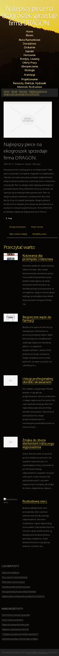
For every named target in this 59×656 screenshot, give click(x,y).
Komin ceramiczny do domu (12, 620)
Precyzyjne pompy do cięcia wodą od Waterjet (19, 591)
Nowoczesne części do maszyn (13, 582)
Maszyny (23, 91)
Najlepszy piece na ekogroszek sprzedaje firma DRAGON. (29, 15)
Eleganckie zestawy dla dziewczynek (15, 624)
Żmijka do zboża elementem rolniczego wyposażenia (38, 443)
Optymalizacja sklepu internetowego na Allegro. (20, 639)
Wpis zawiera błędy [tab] (18, 234)
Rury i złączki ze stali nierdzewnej (14, 577)
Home (6, 91)
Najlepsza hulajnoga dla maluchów (15, 629)
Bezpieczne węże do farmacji (36, 318)
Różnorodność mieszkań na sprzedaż (16, 615)
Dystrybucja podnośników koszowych (16, 587)
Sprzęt (14, 91)
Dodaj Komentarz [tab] (17, 227)
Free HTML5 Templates (37, 652)
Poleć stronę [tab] (37, 227)
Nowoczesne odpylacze (10, 572)
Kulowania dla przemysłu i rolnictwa (37, 257)
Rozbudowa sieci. (34, 501)
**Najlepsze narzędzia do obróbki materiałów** (20, 634)
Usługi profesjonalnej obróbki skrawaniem (37, 380)
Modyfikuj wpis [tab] (39, 234)
